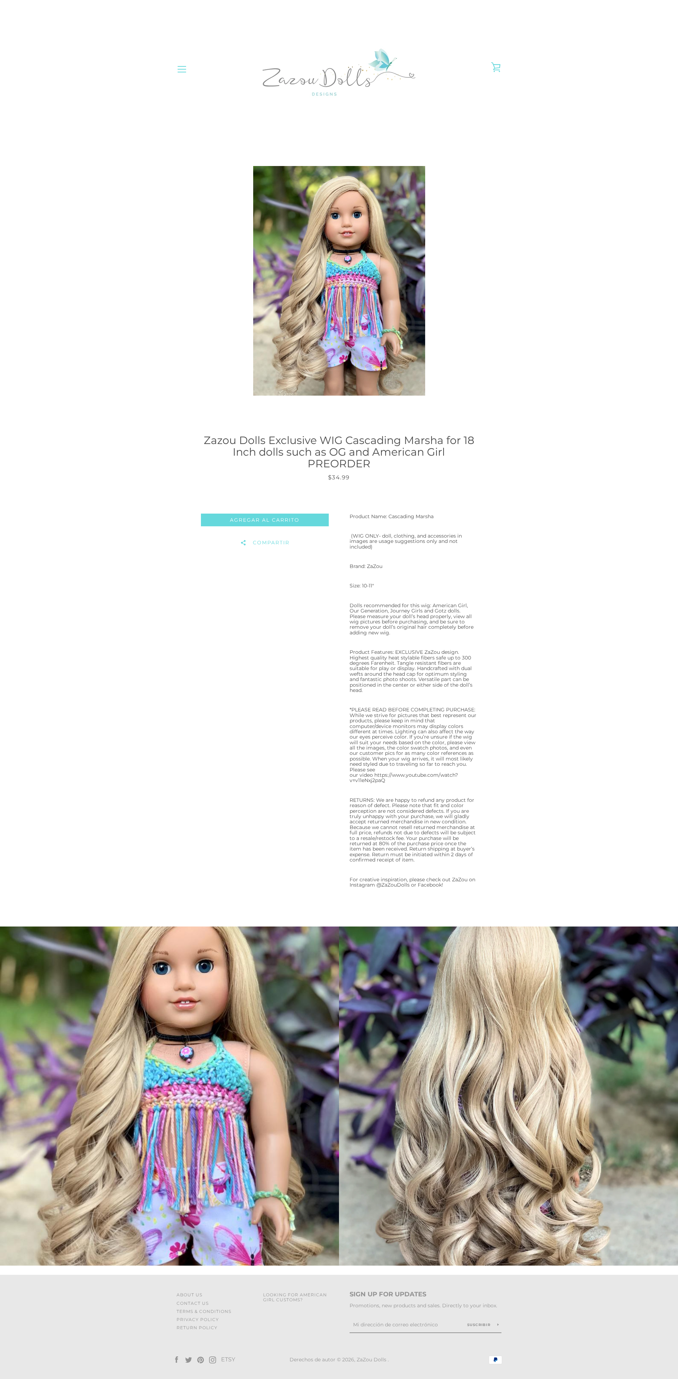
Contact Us (193, 1303)
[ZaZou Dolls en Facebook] (176, 1359)
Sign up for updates (388, 1294)
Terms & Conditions (204, 1311)
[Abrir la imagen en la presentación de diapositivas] (339, 281)
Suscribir (479, 1324)
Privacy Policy (198, 1319)
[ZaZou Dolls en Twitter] (188, 1359)
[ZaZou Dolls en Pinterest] (200, 1359)
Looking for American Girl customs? (295, 1297)
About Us (189, 1294)
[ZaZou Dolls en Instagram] (212, 1359)
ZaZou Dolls (372, 1359)
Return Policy (197, 1327)
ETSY (228, 1359)
